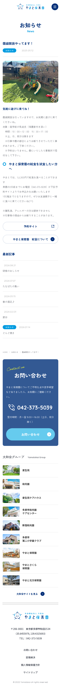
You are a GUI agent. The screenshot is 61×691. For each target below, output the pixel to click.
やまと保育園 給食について (30, 239)
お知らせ (14, 352)
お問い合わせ (30, 434)
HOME (5, 352)
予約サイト (30, 226)
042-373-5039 (35, 407)
